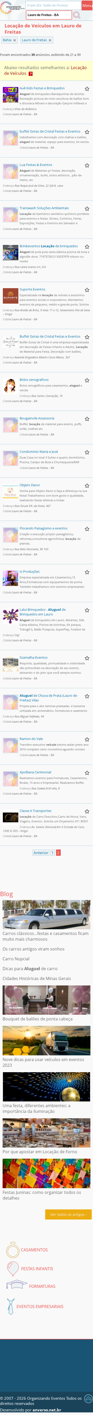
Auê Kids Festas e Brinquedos (42, 88)
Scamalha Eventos (34, 657)
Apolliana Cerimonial (35, 772)
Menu (87, 5)
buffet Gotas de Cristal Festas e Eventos (50, 131)
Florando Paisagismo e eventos (43, 528)
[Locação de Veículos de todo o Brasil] (14, 40)
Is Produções (30, 571)
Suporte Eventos (32, 289)
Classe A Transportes (35, 810)
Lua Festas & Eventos (36, 164)
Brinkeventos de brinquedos (49, 246)
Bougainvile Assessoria (37, 418)
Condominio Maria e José (39, 451)
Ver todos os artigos (67, 1214)
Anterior (41, 852)
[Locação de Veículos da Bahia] (50, 40)
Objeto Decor (30, 485)
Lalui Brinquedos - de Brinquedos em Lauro (43, 611)
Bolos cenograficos (34, 379)
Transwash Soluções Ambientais (44, 208)
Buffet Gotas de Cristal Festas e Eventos (50, 336)
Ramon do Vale (31, 738)
